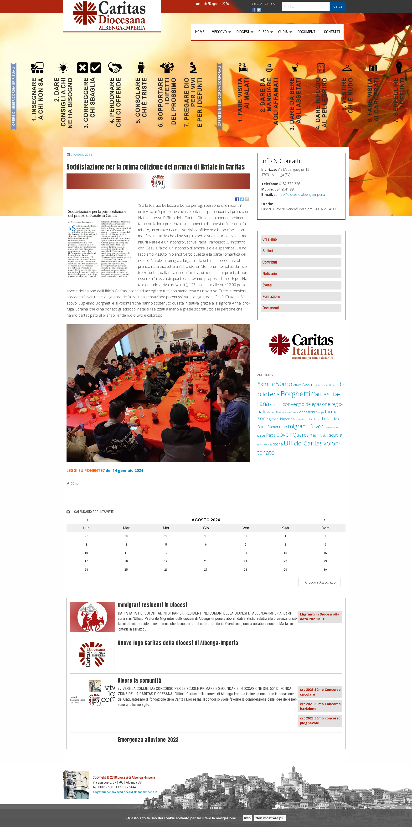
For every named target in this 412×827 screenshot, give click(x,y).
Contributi (270, 262)
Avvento (309, 384)
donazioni (307, 411)
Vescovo (219, 32)
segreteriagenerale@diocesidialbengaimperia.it (125, 792)
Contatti (332, 32)
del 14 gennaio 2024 (124, 470)
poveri (284, 434)
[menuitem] (199, 32)
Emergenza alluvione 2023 (148, 740)
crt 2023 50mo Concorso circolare (320, 692)
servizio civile (264, 444)
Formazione (271, 296)
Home (199, 32)
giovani (274, 419)
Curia (283, 32)
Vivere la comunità (139, 680)
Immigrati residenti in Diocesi (152, 605)
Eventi (267, 285)
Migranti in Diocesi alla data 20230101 (319, 616)
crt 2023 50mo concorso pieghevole (320, 720)
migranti (298, 426)
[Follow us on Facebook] (254, 10)
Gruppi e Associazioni (321, 582)
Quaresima (305, 435)
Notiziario (270, 273)
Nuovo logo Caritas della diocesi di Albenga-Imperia (178, 643)
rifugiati (323, 435)
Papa (270, 435)
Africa (297, 385)
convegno (293, 404)
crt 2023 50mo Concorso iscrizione (320, 706)
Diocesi (242, 32)
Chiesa (276, 404)
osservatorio (331, 427)
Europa (320, 412)
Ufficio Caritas (303, 443)
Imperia (286, 418)
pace (261, 435)
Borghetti (295, 393)
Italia (309, 418)
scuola (335, 435)
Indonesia (298, 419)
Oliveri (316, 426)
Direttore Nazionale (287, 412)
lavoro (317, 419)
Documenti (306, 32)
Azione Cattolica (327, 385)
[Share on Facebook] (237, 199)
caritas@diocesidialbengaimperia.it (301, 194)
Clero (263, 32)
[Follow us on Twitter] (259, 10)
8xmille (266, 384)
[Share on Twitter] (242, 199)
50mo (74, 483)
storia (278, 444)
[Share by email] (247, 199)
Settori (268, 250)
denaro (271, 412)
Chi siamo (270, 239)
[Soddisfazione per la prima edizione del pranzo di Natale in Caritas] (158, 181)
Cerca (337, 6)
